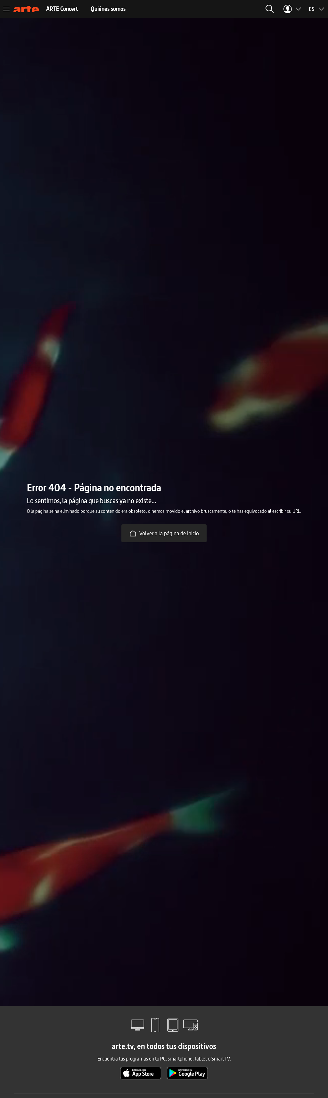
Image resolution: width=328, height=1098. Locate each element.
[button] (270, 9)
